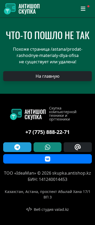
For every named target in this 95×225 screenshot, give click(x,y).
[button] (47, 76)
